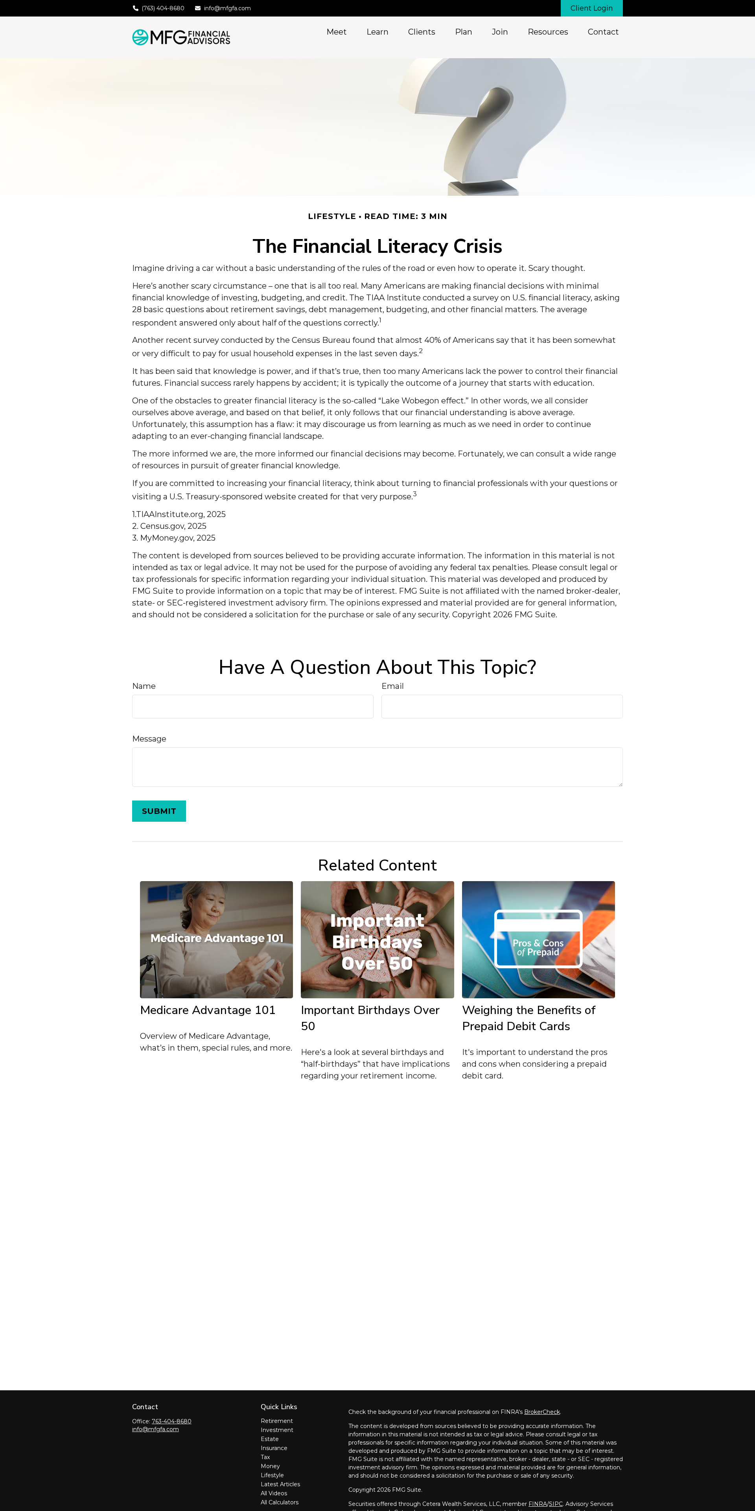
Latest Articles (280, 1484)
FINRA (537, 1503)
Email (392, 686)
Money (270, 1466)
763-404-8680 (172, 1421)
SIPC (556, 1503)
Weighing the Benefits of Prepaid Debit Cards (529, 1018)
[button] (336, 31)
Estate (270, 1439)
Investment (277, 1430)
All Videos (274, 1493)
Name (144, 686)
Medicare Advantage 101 (208, 1010)
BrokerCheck (542, 1411)
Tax (265, 1457)
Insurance (274, 1448)
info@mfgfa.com (227, 8)
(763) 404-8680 (163, 8)
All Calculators (279, 1502)
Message (149, 739)
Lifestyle (272, 1475)
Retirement (277, 1420)
